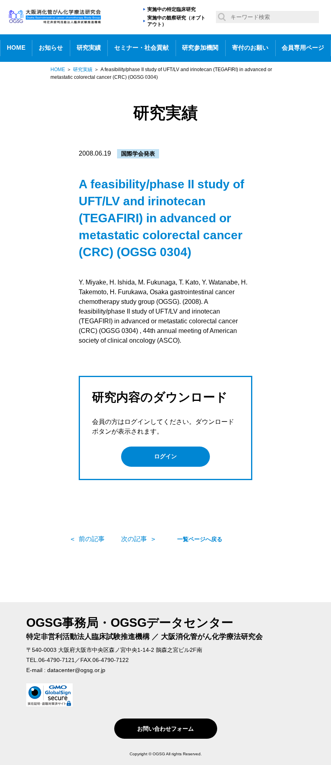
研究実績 (89, 47)
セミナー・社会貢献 (141, 47)
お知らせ (51, 47)
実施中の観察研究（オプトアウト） (176, 21)
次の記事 (134, 538)
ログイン (165, 456)
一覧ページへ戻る (199, 539)
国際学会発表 (138, 153)
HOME (16, 47)
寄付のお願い (250, 47)
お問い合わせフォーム (165, 728)
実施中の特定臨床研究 (171, 9)
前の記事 (92, 538)
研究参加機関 (200, 47)
